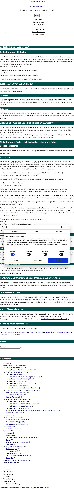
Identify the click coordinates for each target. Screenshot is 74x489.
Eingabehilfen (10, 426)
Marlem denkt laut (12, 453)
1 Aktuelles (6, 363)
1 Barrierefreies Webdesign (14, 368)
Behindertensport (11, 449)
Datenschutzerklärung (40, 34)
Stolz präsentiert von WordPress (39, 488)
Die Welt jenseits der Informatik (13, 447)
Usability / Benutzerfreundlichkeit (17, 442)
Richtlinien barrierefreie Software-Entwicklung (24, 388)
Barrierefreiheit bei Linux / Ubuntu (20, 406)
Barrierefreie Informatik (37, 6)
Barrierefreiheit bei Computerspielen (20, 379)
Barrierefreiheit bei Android (17, 401)
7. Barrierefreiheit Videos (14, 413)
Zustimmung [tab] (15, 231)
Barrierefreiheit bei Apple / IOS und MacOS (22, 404)
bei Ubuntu (12, 273)
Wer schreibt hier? (38, 24)
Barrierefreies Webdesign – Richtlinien (21, 370)
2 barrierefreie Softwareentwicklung (17, 372)
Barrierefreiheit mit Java (16, 381)
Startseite (38, 20)
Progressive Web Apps (16, 395)
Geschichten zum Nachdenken (18, 456)
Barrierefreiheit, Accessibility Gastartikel (22, 437)
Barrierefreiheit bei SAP (13, 417)
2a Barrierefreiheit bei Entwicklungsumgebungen (22, 390)
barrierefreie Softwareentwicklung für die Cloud (24, 377)
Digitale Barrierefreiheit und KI (15, 424)
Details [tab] (37, 231)
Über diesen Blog (38, 22)
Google (8, 440)
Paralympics (13, 451)
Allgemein (9, 415)
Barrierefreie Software (16, 374)
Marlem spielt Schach (10, 462)
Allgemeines (7, 431)
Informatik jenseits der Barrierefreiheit (15, 460)
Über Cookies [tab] (58, 231)
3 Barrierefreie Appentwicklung (16, 392)
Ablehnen (15, 260)
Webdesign (9, 444)
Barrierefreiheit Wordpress (14, 422)
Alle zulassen (58, 260)
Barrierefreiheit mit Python (17, 386)
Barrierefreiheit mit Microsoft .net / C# (21, 383)
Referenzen (38, 27)
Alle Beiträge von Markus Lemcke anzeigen (55, 319)
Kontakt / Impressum (38, 32)
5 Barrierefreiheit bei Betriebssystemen (18, 399)
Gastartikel (9, 435)
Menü (37, 15)
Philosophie (9, 458)
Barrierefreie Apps (38, 29)
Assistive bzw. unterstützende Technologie (14, 59)
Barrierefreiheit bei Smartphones (16, 419)
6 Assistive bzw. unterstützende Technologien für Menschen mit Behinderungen (32, 410)
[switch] (29, 254)
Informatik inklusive (12, 428)
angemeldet (10, 328)
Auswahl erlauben (37, 260)
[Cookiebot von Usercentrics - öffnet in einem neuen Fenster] (62, 227)
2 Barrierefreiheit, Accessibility (13, 365)
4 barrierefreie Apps (12, 397)
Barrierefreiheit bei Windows (18, 408)
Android (8, 433)
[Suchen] (21, 347)
